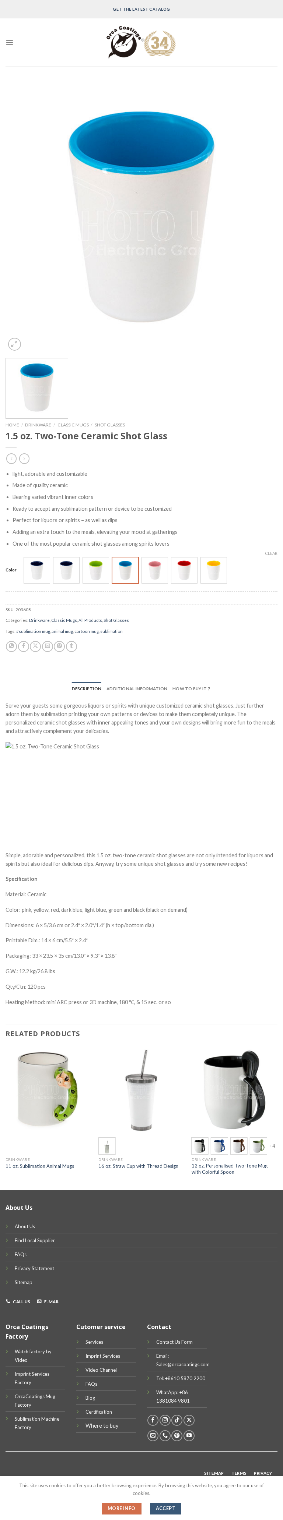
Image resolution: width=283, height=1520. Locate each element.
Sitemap (23, 1282)
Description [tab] (87, 688)
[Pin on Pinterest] (59, 646)
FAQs (21, 1254)
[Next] (277, 1118)
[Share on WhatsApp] (11, 646)
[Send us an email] (152, 1435)
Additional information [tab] (136, 688)
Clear (271, 553)
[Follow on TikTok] (176, 1420)
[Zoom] (14, 344)
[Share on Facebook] (23, 646)
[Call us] (165, 1435)
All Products (90, 620)
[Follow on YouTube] (189, 1435)
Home (12, 425)
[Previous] (5, 1118)
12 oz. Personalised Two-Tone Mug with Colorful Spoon (230, 1169)
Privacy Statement (34, 1268)
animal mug (62, 631)
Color (11, 569)
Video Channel (101, 1370)
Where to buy (101, 1425)
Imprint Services (102, 1356)
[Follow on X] (189, 1420)
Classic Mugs (73, 425)
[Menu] (10, 42)
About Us (25, 1226)
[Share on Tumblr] (71, 646)
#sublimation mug (33, 631)
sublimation (111, 631)
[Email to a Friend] (47, 646)
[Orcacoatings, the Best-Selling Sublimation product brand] (141, 42)
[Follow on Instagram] (165, 1420)
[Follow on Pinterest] (176, 1435)
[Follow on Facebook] (152, 1420)
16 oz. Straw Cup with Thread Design (138, 1166)
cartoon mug (86, 631)
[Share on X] (35, 646)
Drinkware (38, 425)
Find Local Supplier (35, 1240)
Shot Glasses (110, 425)
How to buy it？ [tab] (191, 688)
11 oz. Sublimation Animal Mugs (40, 1166)
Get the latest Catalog (141, 9)
